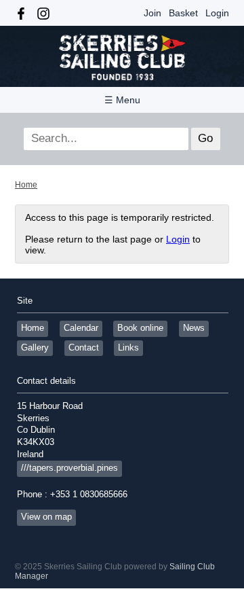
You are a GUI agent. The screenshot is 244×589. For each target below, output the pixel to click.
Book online (140, 328)
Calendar (81, 328)
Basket (183, 12)
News (194, 328)
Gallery (35, 348)
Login (217, 12)
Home (26, 185)
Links (128, 348)
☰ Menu (122, 99)
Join (152, 12)
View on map (46, 517)
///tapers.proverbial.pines (69, 468)
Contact (83, 348)
